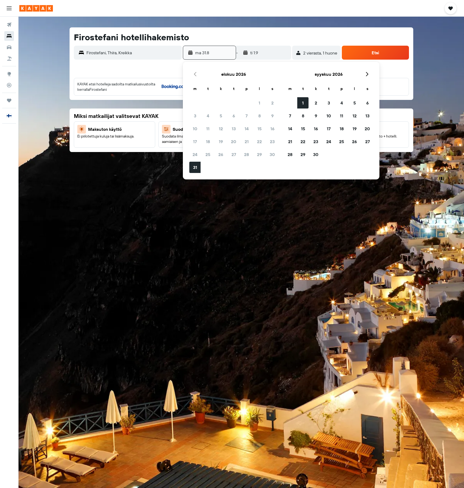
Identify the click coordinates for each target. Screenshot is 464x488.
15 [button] (260, 128)
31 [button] (195, 167)
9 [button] (272, 115)
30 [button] (272, 154)
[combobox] (133, 52)
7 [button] (246, 115)
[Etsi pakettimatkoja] (9, 58)
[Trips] (9, 100)
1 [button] (259, 103)
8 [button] (259, 115)
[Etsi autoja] (9, 47)
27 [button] (233, 154)
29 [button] (259, 154)
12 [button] (221, 128)
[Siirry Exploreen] (9, 73)
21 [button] (247, 141)
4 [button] (208, 115)
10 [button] (195, 128)
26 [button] (220, 154)
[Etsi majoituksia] (9, 36)
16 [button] (272, 128)
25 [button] (207, 154)
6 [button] (234, 115)
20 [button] (233, 141)
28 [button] (246, 154)
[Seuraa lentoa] (9, 85)
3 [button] (195, 115)
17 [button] (195, 141)
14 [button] (247, 128)
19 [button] (221, 141)
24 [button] (195, 154)
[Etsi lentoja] (9, 24)
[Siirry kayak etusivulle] (36, 8)
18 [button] (208, 141)
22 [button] (259, 141)
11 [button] (207, 128)
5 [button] (221, 115)
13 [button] (234, 128)
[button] (9, 8)
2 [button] (272, 103)
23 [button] (272, 141)
